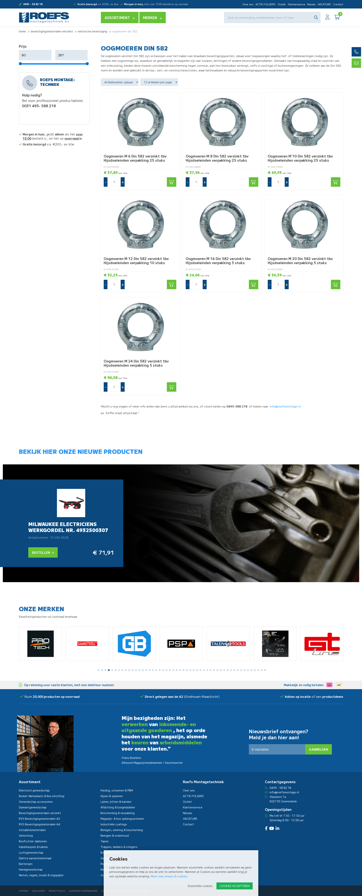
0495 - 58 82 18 (32, 4)
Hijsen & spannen (111, 796)
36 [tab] (217, 670)
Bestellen (41, 552)
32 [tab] (204, 670)
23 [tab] (173, 670)
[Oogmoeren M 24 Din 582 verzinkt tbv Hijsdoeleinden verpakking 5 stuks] (140, 327)
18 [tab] (156, 670)
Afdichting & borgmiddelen (117, 807)
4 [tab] (109, 670)
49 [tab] (261, 670)
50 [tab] (265, 670)
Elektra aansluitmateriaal (35, 858)
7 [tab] (119, 670)
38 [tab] (224, 670)
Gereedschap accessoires (36, 801)
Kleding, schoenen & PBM (116, 790)
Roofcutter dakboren (33, 841)
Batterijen (25, 864)
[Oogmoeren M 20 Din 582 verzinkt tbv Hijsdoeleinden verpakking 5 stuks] (304, 224)
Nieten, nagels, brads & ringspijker (41, 875)
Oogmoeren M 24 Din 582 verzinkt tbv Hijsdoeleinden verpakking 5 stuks (136, 363)
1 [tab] (99, 670)
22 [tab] (170, 670)
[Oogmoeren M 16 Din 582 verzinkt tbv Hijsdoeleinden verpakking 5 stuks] (222, 224)
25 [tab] (180, 670)
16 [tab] (149, 670)
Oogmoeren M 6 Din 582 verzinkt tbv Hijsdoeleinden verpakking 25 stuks (135, 158)
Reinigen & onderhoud (114, 835)
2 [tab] (102, 670)
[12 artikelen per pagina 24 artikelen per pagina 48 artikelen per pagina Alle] (159, 82)
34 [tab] (211, 670)
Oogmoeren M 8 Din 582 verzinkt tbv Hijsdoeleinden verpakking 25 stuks (217, 158)
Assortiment (117, 17)
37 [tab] (221, 670)
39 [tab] (228, 670)
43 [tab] (241, 670)
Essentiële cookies (200, 886)
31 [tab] (200, 670)
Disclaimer (38, 890)
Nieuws (311, 4)
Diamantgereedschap (33, 807)
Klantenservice (296, 4)
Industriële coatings (113, 824)
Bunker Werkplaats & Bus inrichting (41, 796)
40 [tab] (231, 670)
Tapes (104, 841)
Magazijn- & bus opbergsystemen (122, 818)
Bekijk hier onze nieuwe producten (81, 451)
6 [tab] (116, 670)
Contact (338, 4)
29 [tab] (194, 670)
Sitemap (23, 890)
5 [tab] (112, 670)
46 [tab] (251, 670)
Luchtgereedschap (31, 852)
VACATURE (324, 4)
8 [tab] (122, 670)
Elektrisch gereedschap (34, 790)
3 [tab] (105, 670)
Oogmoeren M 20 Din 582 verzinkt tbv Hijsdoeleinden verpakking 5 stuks (300, 260)
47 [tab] (255, 670)
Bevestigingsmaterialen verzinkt (52, 31)
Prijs (23, 46)
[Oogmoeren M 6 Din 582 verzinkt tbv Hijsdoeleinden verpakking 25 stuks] (140, 122)
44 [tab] (244, 670)
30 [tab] (197, 670)
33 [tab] (207, 670)
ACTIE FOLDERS (265, 4)
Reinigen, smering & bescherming (121, 830)
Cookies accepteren (234, 886)
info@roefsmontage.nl (285, 406)
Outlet (282, 4)
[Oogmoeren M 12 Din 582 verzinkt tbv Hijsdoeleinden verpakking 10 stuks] (140, 224)
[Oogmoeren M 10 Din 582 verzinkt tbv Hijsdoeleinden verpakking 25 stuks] (304, 122)
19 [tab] (160, 670)
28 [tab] (190, 670)
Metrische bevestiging (92, 31)
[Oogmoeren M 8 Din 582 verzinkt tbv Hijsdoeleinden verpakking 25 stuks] (222, 122)
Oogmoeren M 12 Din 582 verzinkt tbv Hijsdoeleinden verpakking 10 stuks (136, 260)
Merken (150, 17)
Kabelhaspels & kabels (33, 847)
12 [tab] (136, 670)
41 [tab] (234, 670)
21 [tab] (166, 670)
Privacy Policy (57, 890)
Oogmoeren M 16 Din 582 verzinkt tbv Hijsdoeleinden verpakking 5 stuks (218, 260)
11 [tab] (132, 670)
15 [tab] (146, 670)
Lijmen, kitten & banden (115, 801)
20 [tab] (163, 670)
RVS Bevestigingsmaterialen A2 (39, 818)
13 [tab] (139, 670)
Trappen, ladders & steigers (118, 847)
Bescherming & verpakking (117, 813)
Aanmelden (318, 749)
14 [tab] (143, 670)
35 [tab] (214, 670)
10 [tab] (129, 670)
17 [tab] (153, 670)
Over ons (247, 4)
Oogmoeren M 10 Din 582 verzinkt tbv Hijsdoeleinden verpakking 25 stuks (300, 158)
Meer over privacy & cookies (169, 876)
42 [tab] (238, 670)
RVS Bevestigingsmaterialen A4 (39, 824)
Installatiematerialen (32, 830)
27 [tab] (187, 670)
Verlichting (26, 835)
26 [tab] (183, 670)
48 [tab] (258, 670)
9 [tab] (126, 670)
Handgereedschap (31, 869)
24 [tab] (177, 670)
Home (22, 31)
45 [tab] (248, 670)
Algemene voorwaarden (83, 890)
